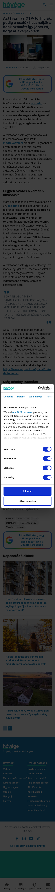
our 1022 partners (22, 412)
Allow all (27, 491)
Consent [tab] (8, 396)
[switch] (47, 458)
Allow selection (27, 501)
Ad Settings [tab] (35, 396)
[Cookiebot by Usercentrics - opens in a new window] (38, 388)
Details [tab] (21, 396)
